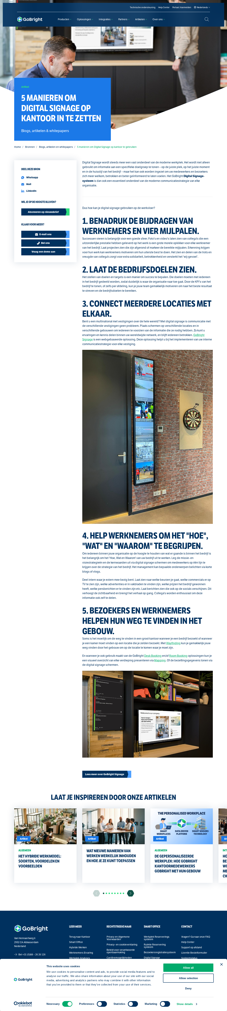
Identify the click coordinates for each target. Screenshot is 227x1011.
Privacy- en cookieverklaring (122, 944)
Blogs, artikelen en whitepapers (56, 147)
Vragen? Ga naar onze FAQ (195, 937)
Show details (185, 1004)
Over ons (158, 19)
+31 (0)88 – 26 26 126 (34, 954)
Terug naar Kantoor (79, 937)
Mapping (160, 660)
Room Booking (178, 656)
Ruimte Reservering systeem (155, 945)
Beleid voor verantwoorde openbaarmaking (121, 951)
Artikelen (140, 19)
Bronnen (30, 147)
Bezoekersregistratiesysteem (160, 952)
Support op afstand (191, 947)
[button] (103, 893)
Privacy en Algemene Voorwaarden (118, 938)
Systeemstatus (189, 958)
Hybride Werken (78, 947)
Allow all (188, 967)
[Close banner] (221, 964)
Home (17, 147)
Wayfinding (173, 643)
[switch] (102, 1004)
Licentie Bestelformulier (194, 952)
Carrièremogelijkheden (119, 957)
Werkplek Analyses (79, 958)
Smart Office (76, 942)
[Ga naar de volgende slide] (130, 893)
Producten (63, 19)
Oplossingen (84, 19)
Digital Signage (152, 957)
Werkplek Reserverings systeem (156, 938)
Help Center (187, 942)
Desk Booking (153, 656)
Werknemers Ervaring (81, 952)
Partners (122, 19)
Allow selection (188, 978)
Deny (188, 988)
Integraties (104, 19)
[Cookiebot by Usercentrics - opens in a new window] (22, 1004)
